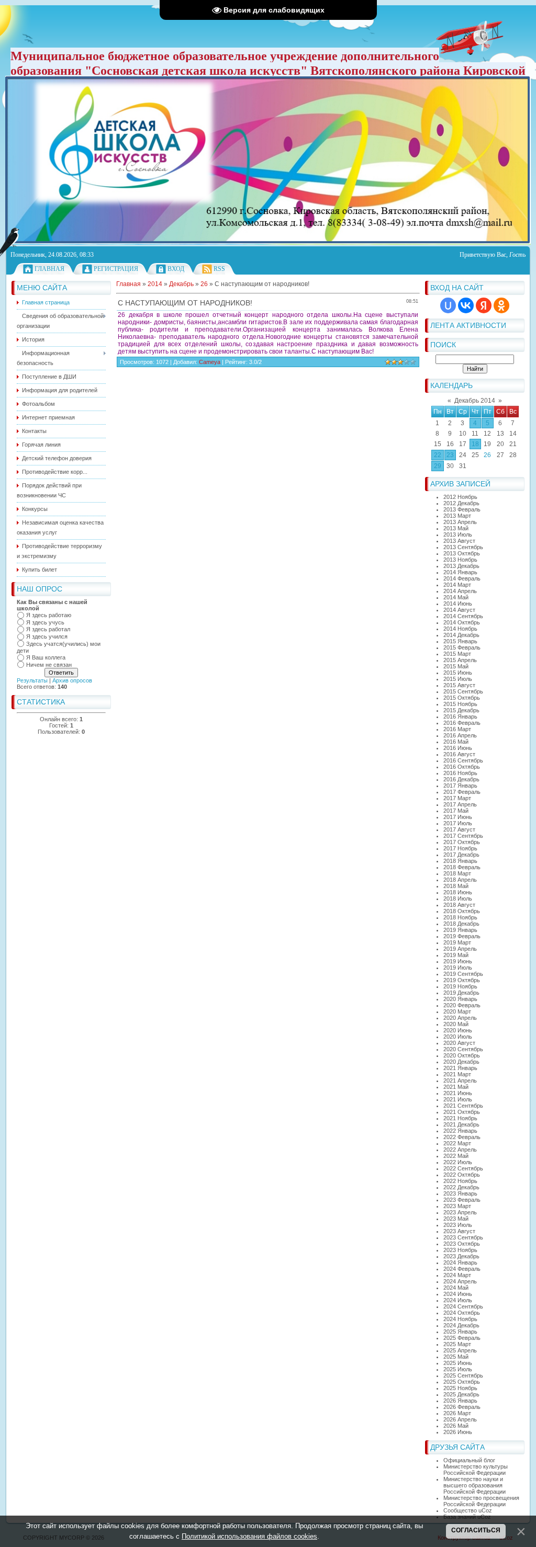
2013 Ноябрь (460, 559)
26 (487, 455)
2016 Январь (460, 716)
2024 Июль (457, 1300)
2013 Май (455, 528)
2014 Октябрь (461, 622)
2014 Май (455, 597)
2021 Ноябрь (460, 1118)
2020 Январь (460, 999)
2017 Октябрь (461, 842)
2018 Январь (460, 861)
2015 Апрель (460, 660)
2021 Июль (457, 1099)
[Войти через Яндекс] (484, 305)
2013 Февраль (462, 509)
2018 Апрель (460, 880)
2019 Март (457, 942)
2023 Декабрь (461, 1256)
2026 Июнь (457, 1432)
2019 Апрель (460, 949)
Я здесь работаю (48, 615)
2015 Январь (460, 641)
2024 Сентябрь (463, 1306)
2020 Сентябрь (463, 1049)
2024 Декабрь (461, 1325)
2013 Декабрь (461, 566)
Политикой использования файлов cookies (249, 1536)
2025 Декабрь (461, 1394)
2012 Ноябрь (460, 497)
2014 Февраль (462, 578)
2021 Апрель (460, 1080)
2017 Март (457, 798)
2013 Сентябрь (463, 547)
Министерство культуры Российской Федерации (475, 1469)
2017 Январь (460, 785)
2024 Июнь (457, 1294)
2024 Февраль (462, 1269)
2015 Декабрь (461, 710)
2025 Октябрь (461, 1382)
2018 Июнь (457, 892)
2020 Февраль (462, 1005)
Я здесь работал (48, 629)
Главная (49, 268)
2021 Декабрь (461, 1124)
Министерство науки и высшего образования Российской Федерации (474, 1485)
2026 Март (457, 1413)
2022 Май (455, 1156)
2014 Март (457, 585)
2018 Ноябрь (460, 917)
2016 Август (459, 754)
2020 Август (459, 1043)
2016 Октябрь (461, 767)
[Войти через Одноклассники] (501, 305)
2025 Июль (457, 1369)
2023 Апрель (460, 1212)
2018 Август (459, 905)
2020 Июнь (457, 1030)
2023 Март (457, 1206)
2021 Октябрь (461, 1112)
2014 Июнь (457, 603)
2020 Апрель (460, 1018)
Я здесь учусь (45, 622)
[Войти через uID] (448, 305)
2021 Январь (460, 1068)
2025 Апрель (460, 1350)
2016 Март (457, 729)
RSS (219, 268)
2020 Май (455, 1024)
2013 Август (459, 541)
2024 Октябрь (461, 1313)
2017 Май (455, 810)
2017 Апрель (460, 804)
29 (437, 466)
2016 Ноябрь (460, 773)
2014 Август (459, 610)
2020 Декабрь (461, 1062)
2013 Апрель (460, 522)
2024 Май (455, 1287)
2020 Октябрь (461, 1055)
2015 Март (457, 654)
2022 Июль (457, 1162)
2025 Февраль (462, 1338)
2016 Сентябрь (463, 760)
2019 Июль (457, 967)
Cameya (209, 362)
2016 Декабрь (461, 779)
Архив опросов (72, 680)
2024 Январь (460, 1262)
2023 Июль (457, 1225)
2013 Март (457, 516)
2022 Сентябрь (463, 1168)
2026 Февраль (462, 1407)
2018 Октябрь (461, 911)
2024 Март (457, 1275)
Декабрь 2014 (474, 400)
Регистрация (116, 268)
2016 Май (455, 741)
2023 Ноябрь (460, 1250)
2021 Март (457, 1074)
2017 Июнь (457, 817)
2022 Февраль (462, 1137)
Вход (176, 268)
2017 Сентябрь (463, 836)
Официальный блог (469, 1460)
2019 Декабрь (461, 992)
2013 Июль (457, 534)
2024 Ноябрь (460, 1319)
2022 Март (457, 1143)
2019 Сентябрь (463, 974)
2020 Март (457, 1011)
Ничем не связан (49, 665)
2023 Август (459, 1231)
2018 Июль (457, 898)
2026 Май (455, 1426)
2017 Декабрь (461, 854)
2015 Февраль (462, 647)
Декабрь (181, 284)
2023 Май (455, 1218)
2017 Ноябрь (460, 848)
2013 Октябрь (461, 553)
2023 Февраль (462, 1200)
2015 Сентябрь (463, 691)
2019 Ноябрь (460, 986)
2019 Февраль (462, 936)
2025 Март (457, 1344)
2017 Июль (457, 823)
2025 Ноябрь (460, 1388)
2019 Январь (460, 930)
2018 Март (457, 873)
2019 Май (455, 955)
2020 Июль (457, 1036)
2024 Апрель (460, 1281)
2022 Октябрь (461, 1174)
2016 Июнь (457, 748)
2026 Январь (460, 1400)
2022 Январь (460, 1131)
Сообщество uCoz (467, 1510)
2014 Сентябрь (463, 616)
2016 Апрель (460, 735)
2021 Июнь (457, 1093)
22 (437, 455)
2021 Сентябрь (463, 1105)
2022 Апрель (460, 1149)
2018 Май (455, 886)
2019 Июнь (457, 961)
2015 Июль (457, 679)
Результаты (32, 680)
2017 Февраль (462, 792)
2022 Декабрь (461, 1187)
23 (450, 455)
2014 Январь (460, 572)
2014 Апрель (460, 591)
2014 (155, 284)
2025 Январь (460, 1331)
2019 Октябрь (461, 980)
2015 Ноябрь (460, 704)
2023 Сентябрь (463, 1237)
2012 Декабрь (461, 503)
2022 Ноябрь (460, 1181)
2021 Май (455, 1087)
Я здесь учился (47, 636)
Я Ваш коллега (45, 657)
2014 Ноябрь (460, 628)
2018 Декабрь (461, 923)
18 (475, 444)
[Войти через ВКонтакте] (466, 305)
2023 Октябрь (461, 1244)
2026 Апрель (460, 1419)
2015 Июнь (457, 672)
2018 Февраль (462, 867)
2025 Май (455, 1356)
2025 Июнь (457, 1363)
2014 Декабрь (461, 635)
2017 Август (459, 829)
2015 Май (455, 666)
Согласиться (475, 1530)
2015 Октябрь (461, 698)
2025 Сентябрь (463, 1375)
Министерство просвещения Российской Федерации (481, 1501)
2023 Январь (460, 1193)
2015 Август (459, 685)
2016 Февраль (462, 723)
